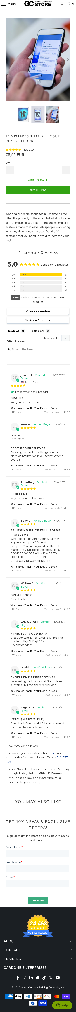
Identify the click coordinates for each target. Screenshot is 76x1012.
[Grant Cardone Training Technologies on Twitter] (51, 978)
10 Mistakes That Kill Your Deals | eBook (34, 408)
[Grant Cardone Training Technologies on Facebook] (18, 978)
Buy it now (38, 190)
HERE (52, 753)
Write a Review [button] (40, 311)
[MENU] (2, 3)
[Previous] (8, 59)
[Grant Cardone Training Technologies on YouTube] (57, 978)
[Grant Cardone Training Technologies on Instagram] (24, 978)
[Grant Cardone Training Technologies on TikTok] (44, 978)
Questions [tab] (38, 330)
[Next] (68, 59)
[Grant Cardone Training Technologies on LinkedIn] (31, 978)
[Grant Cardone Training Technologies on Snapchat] (38, 978)
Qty (8, 162)
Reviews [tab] (13, 330)
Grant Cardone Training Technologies (42, 987)
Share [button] (18, 412)
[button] (66, 412)
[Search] (62, 3)
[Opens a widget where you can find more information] (62, 1005)
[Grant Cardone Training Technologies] (38, 3)
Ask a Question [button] (39, 320)
